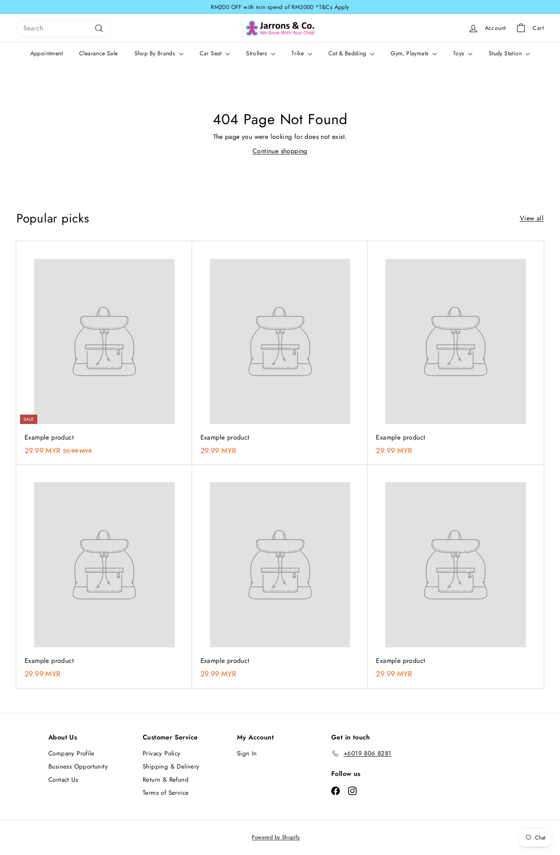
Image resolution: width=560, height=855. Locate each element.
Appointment (46, 53)
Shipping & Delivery (171, 766)
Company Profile (71, 753)
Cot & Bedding (348, 53)
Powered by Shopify (276, 837)
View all (532, 218)
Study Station (506, 53)
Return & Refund (166, 779)
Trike (298, 53)
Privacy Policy (162, 753)
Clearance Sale (98, 53)
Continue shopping (280, 151)
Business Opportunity (78, 766)
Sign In (247, 753)
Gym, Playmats (410, 53)
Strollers (257, 53)
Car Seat (212, 53)
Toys (459, 53)
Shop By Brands (155, 53)
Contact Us (63, 779)
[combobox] (63, 28)
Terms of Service (166, 792)
